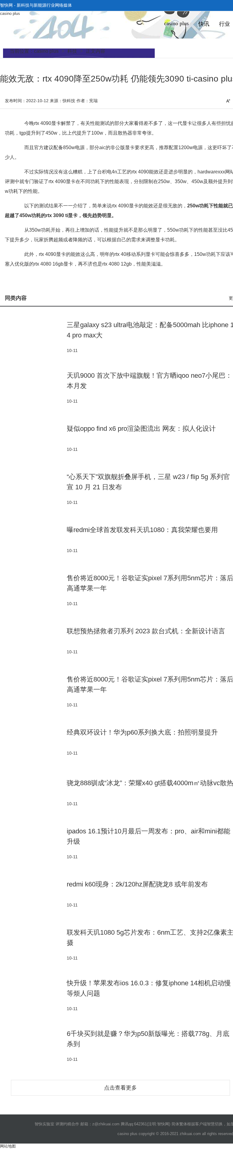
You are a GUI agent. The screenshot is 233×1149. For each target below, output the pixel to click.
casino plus (10, 13)
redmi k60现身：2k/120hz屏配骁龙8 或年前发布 (137, 884)
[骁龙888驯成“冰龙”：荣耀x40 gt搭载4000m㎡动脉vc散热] (33, 792)
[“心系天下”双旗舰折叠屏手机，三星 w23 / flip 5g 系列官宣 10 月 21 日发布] (33, 488)
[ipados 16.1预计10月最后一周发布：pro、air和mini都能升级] (33, 842)
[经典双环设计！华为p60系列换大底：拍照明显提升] (33, 741)
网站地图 (8, 1146)
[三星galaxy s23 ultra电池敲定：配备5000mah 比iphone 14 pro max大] (33, 336)
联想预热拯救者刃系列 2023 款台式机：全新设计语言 (146, 631)
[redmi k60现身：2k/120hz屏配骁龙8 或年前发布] (33, 893)
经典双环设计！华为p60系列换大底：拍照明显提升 (142, 732)
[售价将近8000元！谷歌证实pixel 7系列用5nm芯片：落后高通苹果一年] (33, 589)
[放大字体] (228, 100)
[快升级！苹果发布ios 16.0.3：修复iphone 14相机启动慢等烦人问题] (33, 994)
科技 (72, 51)
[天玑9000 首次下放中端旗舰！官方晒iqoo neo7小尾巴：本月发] (33, 387)
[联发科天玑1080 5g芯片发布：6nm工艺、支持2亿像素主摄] (33, 944)
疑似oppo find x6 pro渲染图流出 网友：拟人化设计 (141, 428)
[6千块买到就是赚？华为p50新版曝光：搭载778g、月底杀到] (33, 1045)
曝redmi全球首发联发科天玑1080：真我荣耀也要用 (142, 530)
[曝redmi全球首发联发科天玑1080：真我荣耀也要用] (33, 539)
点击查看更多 (120, 1088)
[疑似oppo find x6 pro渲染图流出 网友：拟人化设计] (33, 437)
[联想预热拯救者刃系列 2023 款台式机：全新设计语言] (33, 640)
